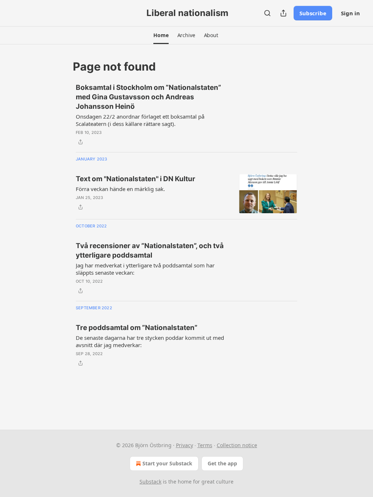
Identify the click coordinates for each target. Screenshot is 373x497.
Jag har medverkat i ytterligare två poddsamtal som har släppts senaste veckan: (145, 269)
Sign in (350, 13)
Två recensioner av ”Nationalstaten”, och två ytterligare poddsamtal (150, 250)
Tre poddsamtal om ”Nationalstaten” (136, 327)
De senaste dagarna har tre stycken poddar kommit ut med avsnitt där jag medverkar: (150, 341)
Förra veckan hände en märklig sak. (120, 188)
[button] (161, 35)
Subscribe (312, 13)
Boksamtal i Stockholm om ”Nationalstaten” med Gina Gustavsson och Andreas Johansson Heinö (148, 97)
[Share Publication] (283, 13)
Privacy (184, 445)
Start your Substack (167, 463)
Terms (204, 445)
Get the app (222, 463)
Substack (150, 481)
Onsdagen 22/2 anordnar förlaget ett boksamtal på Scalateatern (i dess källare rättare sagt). (140, 120)
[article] (186, 114)
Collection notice (237, 445)
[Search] (267, 13)
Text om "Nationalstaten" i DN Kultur (135, 179)
